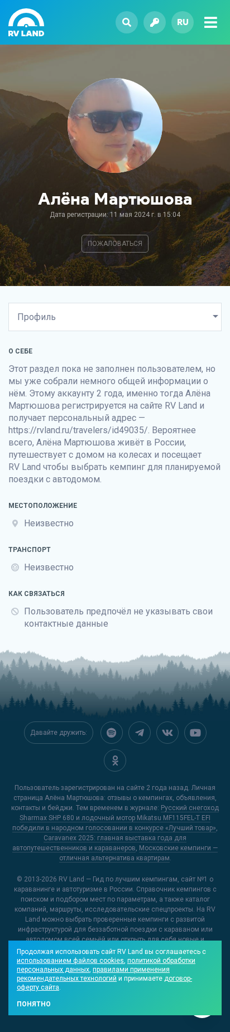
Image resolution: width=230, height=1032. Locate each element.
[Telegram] (139, 732)
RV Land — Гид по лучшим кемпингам (118, 879)
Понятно (34, 1004)
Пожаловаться (115, 244)
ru (183, 22)
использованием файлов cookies (70, 961)
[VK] (167, 732)
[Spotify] (111, 732)
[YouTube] (195, 732)
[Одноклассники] (115, 760)
